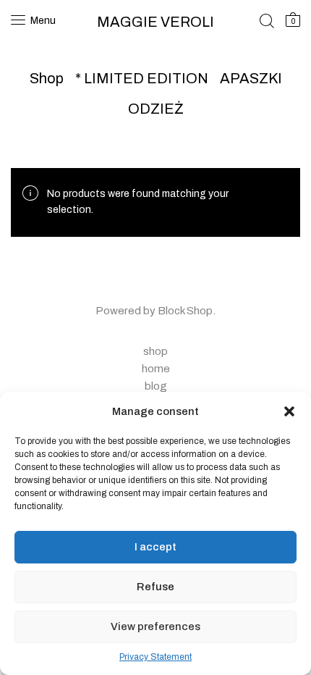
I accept (155, 547)
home (156, 368)
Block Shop (185, 310)
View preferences (155, 626)
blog (156, 386)
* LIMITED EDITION (141, 78)
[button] (289, 411)
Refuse (155, 586)
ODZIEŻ (156, 109)
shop (155, 351)
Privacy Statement (155, 657)
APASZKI (251, 78)
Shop (47, 78)
